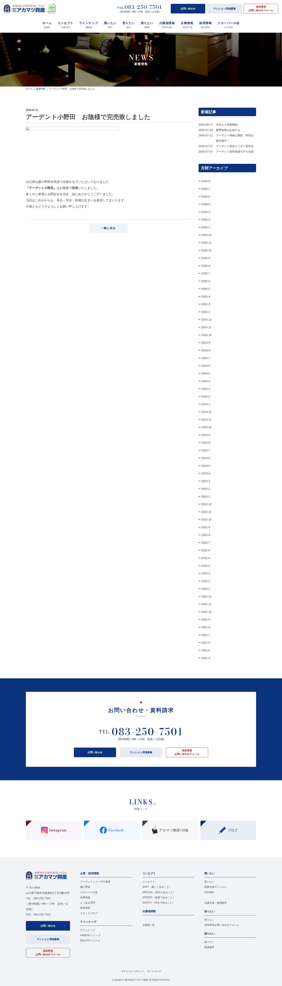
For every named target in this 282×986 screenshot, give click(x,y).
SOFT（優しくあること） (157, 886)
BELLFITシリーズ (90, 940)
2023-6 (205, 458)
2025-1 (205, 311)
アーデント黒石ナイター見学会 (235, 146)
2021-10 (206, 611)
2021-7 (205, 634)
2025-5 (205, 288)
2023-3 (205, 481)
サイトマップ (154, 971)
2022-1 (205, 588)
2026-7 (205, 188)
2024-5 (205, 373)
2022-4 (205, 565)
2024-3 (205, 388)
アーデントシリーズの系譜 (95, 881)
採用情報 (85, 897)
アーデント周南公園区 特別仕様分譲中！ (235, 138)
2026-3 (205, 211)
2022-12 (206, 504)
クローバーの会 (89, 892)
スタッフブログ (89, 913)
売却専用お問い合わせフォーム (260, 8)
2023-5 (205, 465)
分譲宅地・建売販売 (215, 902)
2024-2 (205, 396)
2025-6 (205, 281)
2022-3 (205, 573)
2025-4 (205, 296)
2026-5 (205, 196)
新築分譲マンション (215, 886)
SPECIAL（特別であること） (159, 892)
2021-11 (206, 604)
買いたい (209, 881)
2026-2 (205, 219)
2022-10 (206, 519)
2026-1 (205, 227)
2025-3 (205, 304)
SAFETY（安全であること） (158, 902)
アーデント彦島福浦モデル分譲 (235, 151)
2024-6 (205, 365)
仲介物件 (209, 892)
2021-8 (205, 627)
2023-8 (205, 442)
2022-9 (205, 527)
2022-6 (205, 550)
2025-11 (206, 242)
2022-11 (206, 511)
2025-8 (205, 265)
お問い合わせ (188, 8)
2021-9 (205, 619)
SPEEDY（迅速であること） (158, 897)
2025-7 (205, 273)
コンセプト (148, 881)
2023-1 (205, 496)
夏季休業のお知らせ (228, 130)
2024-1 (205, 404)
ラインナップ (87, 930)
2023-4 (205, 473)
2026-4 (205, 204)
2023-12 (206, 411)
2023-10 (206, 427)
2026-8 (205, 181)
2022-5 (205, 558)
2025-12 (206, 235)
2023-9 (205, 434)
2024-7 (205, 358)
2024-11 (206, 327)
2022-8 (205, 534)
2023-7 (205, 450)
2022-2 (205, 581)
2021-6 (205, 642)
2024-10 (206, 334)
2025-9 (205, 258)
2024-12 (206, 319)
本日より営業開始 (226, 124)
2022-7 (205, 542)
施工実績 (85, 886)
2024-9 (205, 342)
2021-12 (206, 596)
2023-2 (205, 488)
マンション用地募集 (224, 8)
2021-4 (205, 658)
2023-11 (206, 419)
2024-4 (205, 381)
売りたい (209, 919)
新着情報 (85, 907)
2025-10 (206, 250)
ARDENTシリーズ (90, 935)
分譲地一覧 (148, 925)
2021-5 (205, 650)
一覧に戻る (108, 228)
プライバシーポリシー (132, 971)
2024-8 (205, 350)
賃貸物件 (209, 947)
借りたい (209, 941)
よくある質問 (87, 902)
